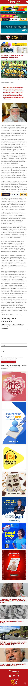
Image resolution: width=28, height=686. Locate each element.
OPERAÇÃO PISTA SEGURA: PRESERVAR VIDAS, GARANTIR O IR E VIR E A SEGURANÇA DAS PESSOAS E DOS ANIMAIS (13, 643)
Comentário (4, 328)
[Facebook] (10, 676)
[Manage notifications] (25, 683)
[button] (1, 2)
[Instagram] (14, 676)
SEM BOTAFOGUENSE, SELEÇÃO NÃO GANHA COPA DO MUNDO (12, 56)
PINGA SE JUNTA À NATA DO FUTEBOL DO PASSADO (12, 622)
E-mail (3, 351)
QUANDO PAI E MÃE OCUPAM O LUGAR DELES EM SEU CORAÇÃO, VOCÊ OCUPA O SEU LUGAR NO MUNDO (13, 601)
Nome (3, 345)
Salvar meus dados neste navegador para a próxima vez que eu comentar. (12, 358)
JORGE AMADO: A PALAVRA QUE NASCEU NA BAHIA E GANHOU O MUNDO (13, 664)
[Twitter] (18, 676)
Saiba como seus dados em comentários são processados (14, 366)
